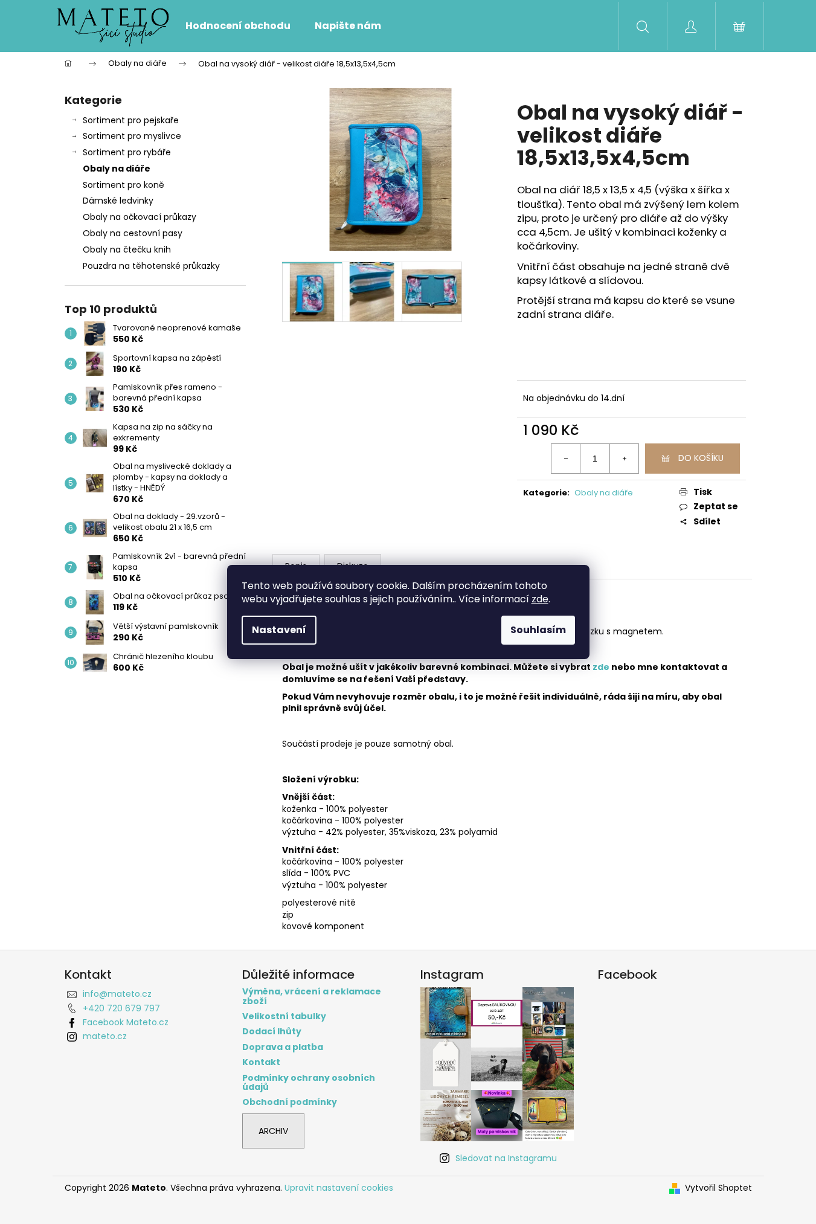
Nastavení (279, 630)
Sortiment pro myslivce (132, 136)
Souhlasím (538, 630)
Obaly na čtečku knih (127, 249)
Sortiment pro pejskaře (131, 120)
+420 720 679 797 (121, 1008)
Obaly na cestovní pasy (132, 233)
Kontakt (261, 1062)
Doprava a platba (282, 1047)
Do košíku (701, 458)
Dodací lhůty (271, 1031)
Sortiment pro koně (123, 185)
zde (540, 599)
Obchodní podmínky (289, 1102)
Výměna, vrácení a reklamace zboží (311, 996)
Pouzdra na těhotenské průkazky (151, 266)
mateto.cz (105, 1036)
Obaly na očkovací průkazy (139, 217)
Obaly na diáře (116, 169)
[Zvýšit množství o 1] (623, 458)
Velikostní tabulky (284, 1016)
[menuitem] (238, 26)
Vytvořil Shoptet (718, 1188)
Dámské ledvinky (118, 201)
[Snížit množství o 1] (565, 458)
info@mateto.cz (117, 994)
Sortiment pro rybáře (127, 152)
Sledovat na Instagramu (506, 1158)
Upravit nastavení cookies (338, 1188)
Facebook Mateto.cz (126, 1022)
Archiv (273, 1131)
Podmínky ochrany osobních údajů (308, 1083)
